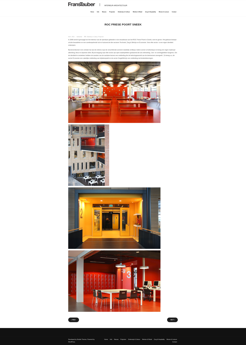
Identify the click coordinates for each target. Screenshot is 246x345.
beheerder (79, 36)
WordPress (71, 342)
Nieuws (116, 339)
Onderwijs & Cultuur (92, 36)
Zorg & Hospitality (159, 339)
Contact (174, 342)
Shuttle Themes (82, 339)
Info (111, 339)
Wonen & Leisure (172, 339)
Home (106, 339)
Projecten (101, 36)
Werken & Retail (147, 339)
